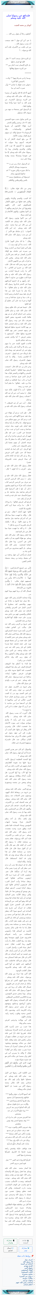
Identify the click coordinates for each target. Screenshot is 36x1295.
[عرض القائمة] (32, 7)
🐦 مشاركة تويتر (26, 1249)
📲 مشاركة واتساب (10, 1242)
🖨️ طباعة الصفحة (25, 1242)
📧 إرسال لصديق (10, 1249)
